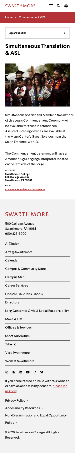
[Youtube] (27, 372)
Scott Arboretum (17, 336)
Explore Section (17, 33)
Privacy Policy (15, 400)
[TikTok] (35, 372)
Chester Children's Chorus (24, 294)
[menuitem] (51, 6)
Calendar (12, 260)
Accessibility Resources (23, 408)
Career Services (16, 285)
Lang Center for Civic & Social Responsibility (37, 311)
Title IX (10, 344)
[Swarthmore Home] (27, 215)
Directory (12, 302)
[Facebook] (14, 372)
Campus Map (15, 277)
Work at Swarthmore (19, 361)
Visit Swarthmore (17, 353)
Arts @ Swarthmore (18, 252)
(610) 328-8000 (15, 234)
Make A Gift (13, 319)
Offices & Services (18, 327)
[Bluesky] (42, 372)
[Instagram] (7, 372)
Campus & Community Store (25, 269)
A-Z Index (12, 244)
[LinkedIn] (21, 372)
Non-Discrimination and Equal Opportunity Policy (36, 419)
